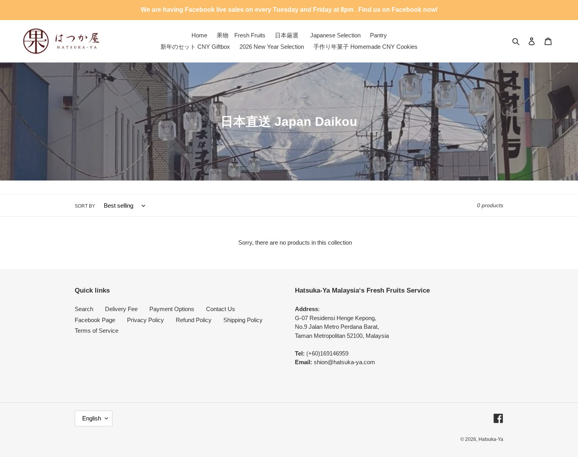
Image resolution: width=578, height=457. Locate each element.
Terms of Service (96, 330)
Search (84, 309)
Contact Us (220, 309)
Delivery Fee (121, 309)
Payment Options (171, 309)
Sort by (85, 206)
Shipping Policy (243, 320)
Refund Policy (194, 320)
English (91, 418)
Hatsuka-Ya (491, 439)
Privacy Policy (145, 320)
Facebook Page (95, 320)
